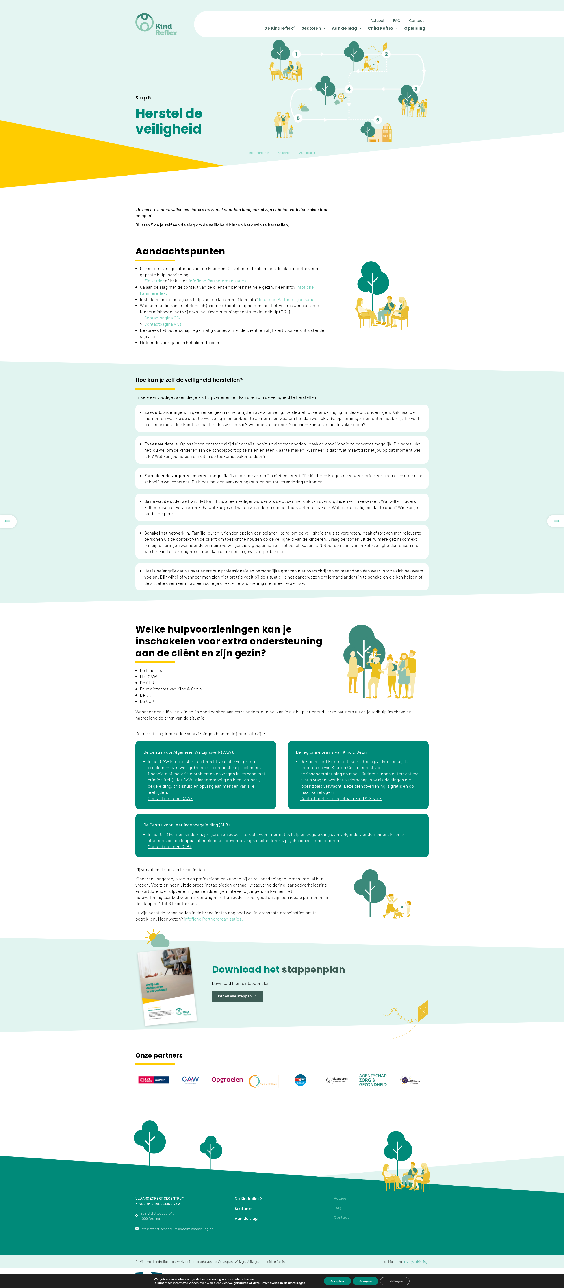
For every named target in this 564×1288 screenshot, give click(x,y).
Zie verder (154, 280)
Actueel (377, 20)
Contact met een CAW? (170, 798)
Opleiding (414, 28)
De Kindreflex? (279, 28)
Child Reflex (380, 28)
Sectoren (311, 28)
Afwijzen (365, 1281)
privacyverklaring (414, 1261)
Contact (416, 20)
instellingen (296, 1283)
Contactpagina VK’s (163, 324)
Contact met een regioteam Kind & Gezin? (341, 798)
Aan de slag (344, 28)
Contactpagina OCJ (163, 317)
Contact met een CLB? (170, 846)
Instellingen (395, 1281)
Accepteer (337, 1281)
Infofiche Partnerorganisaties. (218, 280)
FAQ (397, 20)
